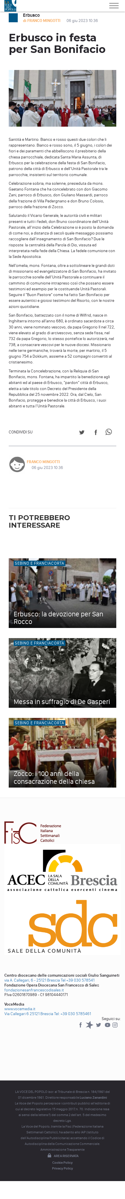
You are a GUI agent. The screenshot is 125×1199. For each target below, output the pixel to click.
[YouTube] (107, 1027)
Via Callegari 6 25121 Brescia (28, 1013)
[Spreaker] (89, 1027)
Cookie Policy (62, 1163)
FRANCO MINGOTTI (43, 461)
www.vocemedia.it (19, 1008)
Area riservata (66, 1156)
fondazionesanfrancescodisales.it (34, 990)
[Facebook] (80, 1027)
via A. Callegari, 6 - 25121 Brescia (32, 980)
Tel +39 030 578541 (77, 980)
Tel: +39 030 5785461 (72, 1013)
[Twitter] (98, 1027)
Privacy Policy (62, 1168)
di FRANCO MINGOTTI (42, 20)
